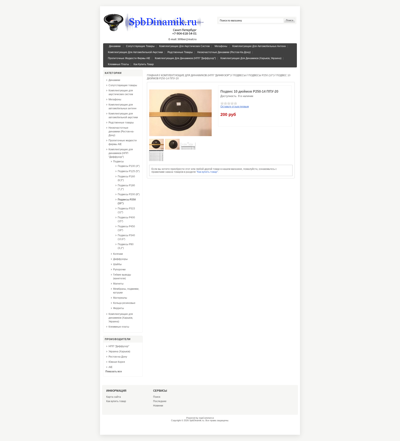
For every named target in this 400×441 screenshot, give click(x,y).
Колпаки (118, 253)
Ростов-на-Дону (118, 356)
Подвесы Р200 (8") (129, 194)
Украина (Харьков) (119, 351)
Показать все (113, 371)
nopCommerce (206, 418)
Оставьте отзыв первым (234, 106)
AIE (110, 367)
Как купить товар (144, 64)
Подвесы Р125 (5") (129, 171)
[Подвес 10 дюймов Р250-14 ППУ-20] (156, 148)
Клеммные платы (118, 64)
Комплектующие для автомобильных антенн (259, 46)
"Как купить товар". (207, 171)
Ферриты (118, 308)
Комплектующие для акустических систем (184, 46)
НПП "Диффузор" (119, 346)
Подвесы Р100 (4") (129, 166)
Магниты (118, 283)
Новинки (158, 405)
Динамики (115, 46)
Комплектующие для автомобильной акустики (135, 52)
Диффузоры (120, 259)
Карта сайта (113, 396)
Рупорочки (119, 269)
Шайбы (117, 264)
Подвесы (118, 161)
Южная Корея (117, 361)
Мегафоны (221, 46)
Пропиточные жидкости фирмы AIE (129, 58)
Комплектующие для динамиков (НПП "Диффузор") (185, 58)
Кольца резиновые (124, 303)
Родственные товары (180, 52)
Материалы (120, 297)
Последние (159, 401)
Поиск (156, 396)
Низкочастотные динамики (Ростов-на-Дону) (224, 52)
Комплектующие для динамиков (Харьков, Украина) (250, 58)
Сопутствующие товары (140, 46)
